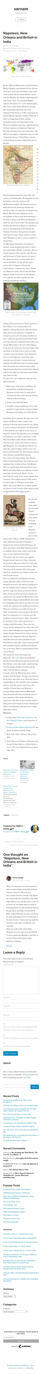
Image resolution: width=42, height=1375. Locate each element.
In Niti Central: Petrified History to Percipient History (20, 1242)
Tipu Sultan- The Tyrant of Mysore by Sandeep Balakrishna (10, 772)
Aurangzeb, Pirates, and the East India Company (19, 1126)
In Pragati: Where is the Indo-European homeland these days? (21, 1274)
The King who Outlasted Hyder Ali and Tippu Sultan (20, 1105)
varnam (21, 8)
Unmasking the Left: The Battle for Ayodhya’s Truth (20, 1123)
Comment (8, 964)
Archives (6, 1293)
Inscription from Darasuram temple (20, 1159)
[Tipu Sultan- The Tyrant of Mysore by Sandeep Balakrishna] (10, 764)
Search (34, 1087)
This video (15, 657)
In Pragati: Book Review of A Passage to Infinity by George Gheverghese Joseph (20, 1255)
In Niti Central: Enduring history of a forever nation (19, 1250)
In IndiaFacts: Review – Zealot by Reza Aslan (18, 1234)
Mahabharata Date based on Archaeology (16, 1193)
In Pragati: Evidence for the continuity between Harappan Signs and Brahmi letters (18, 1268)
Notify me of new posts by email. (16, 1046)
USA (27, 48)
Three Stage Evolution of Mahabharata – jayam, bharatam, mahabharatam (18, 1175)
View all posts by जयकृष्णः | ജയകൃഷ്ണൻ (16, 831)
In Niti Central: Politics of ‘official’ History (17, 1246)
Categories (6, 1308)
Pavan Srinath (18, 877)
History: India (21, 48)
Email (6, 1006)
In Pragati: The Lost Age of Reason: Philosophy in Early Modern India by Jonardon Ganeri (19, 1261)
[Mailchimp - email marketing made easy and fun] (21, 1348)
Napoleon (15, 815)
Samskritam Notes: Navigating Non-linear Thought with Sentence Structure (19, 1118)
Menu (22, 19)
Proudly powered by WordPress (17, 1365)
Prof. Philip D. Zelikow (15, 720)
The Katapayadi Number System (13, 1208)
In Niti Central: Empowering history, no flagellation (19, 1238)
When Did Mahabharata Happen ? (14, 1212)
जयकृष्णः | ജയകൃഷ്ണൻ (12, 46)
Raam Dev (30, 1368)
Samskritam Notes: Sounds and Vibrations (16, 1189)
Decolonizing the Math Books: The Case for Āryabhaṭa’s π (17, 1101)
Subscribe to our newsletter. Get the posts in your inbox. (21, 1332)
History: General (10, 48)
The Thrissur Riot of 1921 (19, 1169)
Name (6, 998)
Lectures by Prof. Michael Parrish (19, 727)
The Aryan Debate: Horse (11, 1201)
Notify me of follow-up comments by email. (21, 1038)
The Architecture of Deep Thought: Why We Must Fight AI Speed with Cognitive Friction (19, 1110)
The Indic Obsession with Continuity (15, 1140)
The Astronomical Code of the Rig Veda (23, 845)
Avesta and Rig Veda (10, 1205)
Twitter (28, 1077)
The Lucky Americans (26, 717)
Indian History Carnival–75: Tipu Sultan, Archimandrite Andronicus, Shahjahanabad (27, 774)
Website (6, 1015)
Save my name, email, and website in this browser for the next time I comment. (20, 1028)
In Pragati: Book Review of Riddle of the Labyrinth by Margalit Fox (21, 1280)
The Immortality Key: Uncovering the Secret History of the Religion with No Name (21, 1136)
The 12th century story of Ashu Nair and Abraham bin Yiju (20, 1131)
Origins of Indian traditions (14, 842)
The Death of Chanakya (11, 1222)
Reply (10, 946)
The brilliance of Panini (10, 1215)
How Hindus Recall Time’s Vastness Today (17, 1114)
